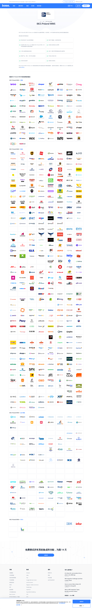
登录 (79, 5)
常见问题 (50, 577)
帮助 (49, 575)
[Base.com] (6, 5)
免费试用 (85, 5)
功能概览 (11, 572)
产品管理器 (11, 580)
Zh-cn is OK (79, 1)
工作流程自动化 (12, 592)
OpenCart (28, 589)
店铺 (21, 80)
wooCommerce (29, 582)
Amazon (28, 572)
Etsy (27, 577)
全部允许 (81, 601)
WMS (21, 519)
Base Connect (12, 594)
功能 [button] (14, 5)
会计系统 (22, 412)
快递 (21, 149)
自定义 (80, 605)
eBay (27, 575)
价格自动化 (11, 582)
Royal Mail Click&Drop (31, 592)
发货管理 (11, 589)
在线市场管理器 (12, 577)
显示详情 (18, 604)
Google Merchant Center (31, 580)
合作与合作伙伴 (51, 580)
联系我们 (23, 67)
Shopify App (28, 587)
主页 (40, 21)
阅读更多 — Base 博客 (69, 595)
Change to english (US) (68, 1)
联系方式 (50, 572)
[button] (70, 5)
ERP (10, 587)
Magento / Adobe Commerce (32, 584)
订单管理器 (11, 575)
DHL (27, 596)
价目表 (32, 5)
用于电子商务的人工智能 (14, 596)
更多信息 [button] (39, 5)
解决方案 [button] (21, 5)
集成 (27, 5)
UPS (27, 594)
